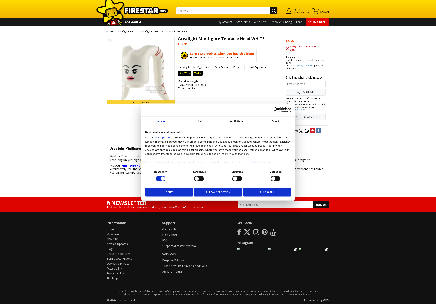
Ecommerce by (313, 300)
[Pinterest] (265, 232)
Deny (169, 192)
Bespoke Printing (281, 22)
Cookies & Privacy (118, 263)
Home (109, 31)
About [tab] (275, 120)
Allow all (267, 192)
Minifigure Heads (150, 31)
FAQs (299, 22)
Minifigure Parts (127, 31)
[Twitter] (247, 232)
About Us (113, 239)
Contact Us (169, 229)
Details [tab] (199, 120)
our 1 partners (164, 137)
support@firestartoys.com (179, 246)
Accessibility (114, 268)
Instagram (245, 243)
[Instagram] (256, 232)
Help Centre (170, 235)
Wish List (260, 22)
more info (300, 109)
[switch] (199, 178)
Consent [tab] (160, 120)
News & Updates (117, 244)
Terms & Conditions (119, 258)
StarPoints (243, 22)
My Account (224, 22)
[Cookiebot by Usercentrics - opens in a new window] (276, 109)
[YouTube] (273, 232)
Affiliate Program (173, 271)
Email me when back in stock (304, 77)
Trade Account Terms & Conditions (184, 266)
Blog (110, 249)
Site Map (112, 278)
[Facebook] (239, 232)
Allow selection (218, 192)
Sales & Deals (317, 22)
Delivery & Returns (304, 65)
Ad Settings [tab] (237, 120)
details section (261, 162)
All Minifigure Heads (176, 31)
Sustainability (115, 273)
